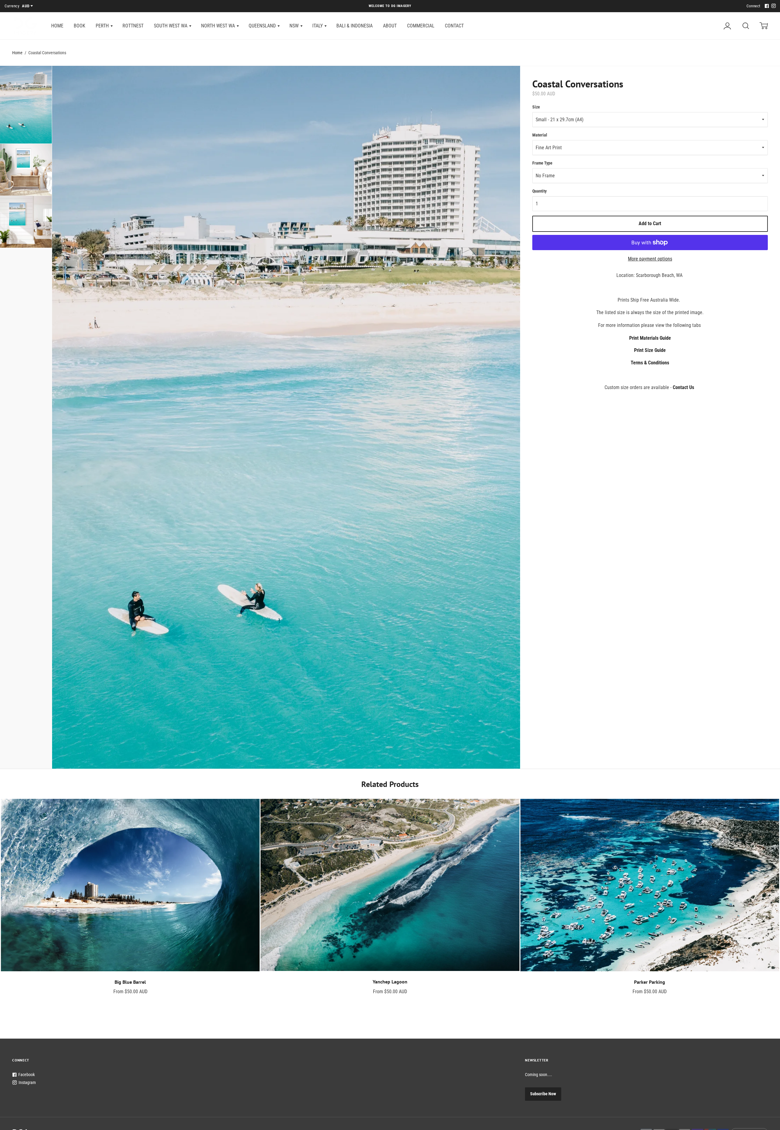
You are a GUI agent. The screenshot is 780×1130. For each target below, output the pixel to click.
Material (539, 135)
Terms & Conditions (650, 363)
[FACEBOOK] (766, 6)
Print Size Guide (650, 350)
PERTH (103, 26)
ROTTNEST (133, 26)
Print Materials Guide (650, 338)
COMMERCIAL (420, 26)
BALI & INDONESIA (354, 26)
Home (17, 52)
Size (536, 106)
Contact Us (683, 387)
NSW (294, 26)
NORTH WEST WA (218, 26)
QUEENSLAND (263, 26)
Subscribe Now (543, 1093)
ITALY (318, 26)
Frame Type (542, 163)
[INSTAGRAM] (772, 6)
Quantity (539, 191)
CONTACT (454, 26)
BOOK (79, 26)
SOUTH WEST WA (171, 26)
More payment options (650, 259)
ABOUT (390, 26)
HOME (57, 26)
